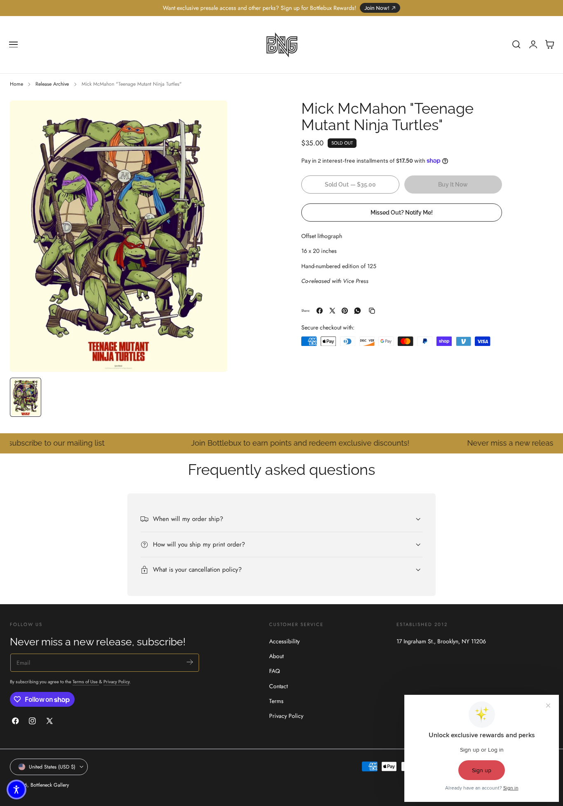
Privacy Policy (116, 681)
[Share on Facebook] (320, 311)
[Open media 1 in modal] (212, 115)
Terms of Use (86, 681)
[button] (13, 44)
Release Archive (52, 84)
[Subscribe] (189, 662)
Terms (276, 701)
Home (16, 84)
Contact (278, 686)
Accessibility (284, 641)
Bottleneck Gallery (49, 785)
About (276, 656)
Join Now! (376, 8)
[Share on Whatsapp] (357, 311)
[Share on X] (332, 311)
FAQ (274, 671)
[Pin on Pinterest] (345, 311)
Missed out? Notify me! (402, 211)
